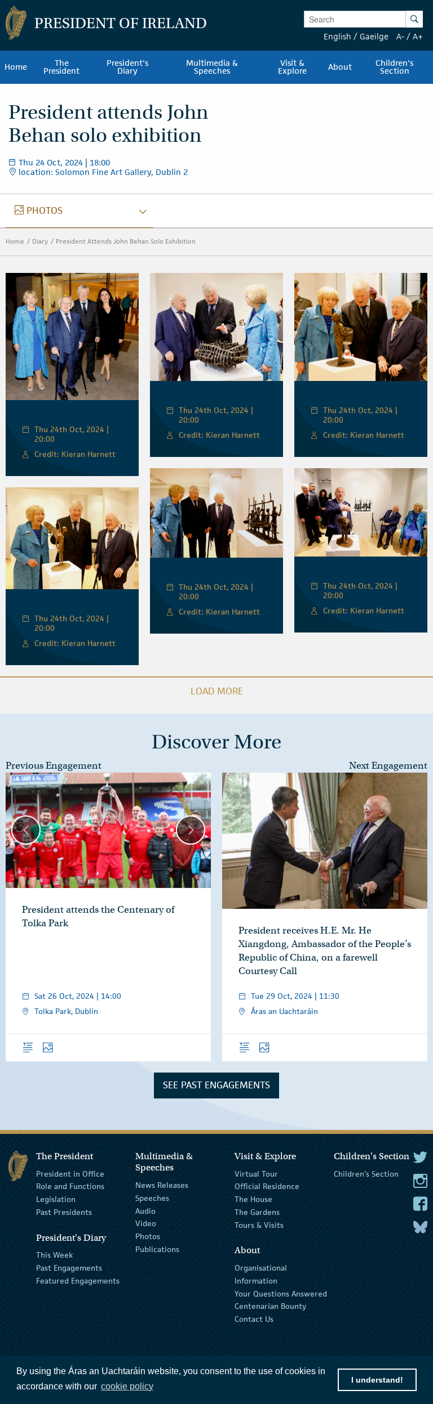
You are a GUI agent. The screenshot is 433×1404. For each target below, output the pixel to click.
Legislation (56, 1199)
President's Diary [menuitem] (127, 67)
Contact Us (254, 1319)
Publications (157, 1249)
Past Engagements (69, 1268)
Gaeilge (374, 36)
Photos (147, 1236)
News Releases (161, 1185)
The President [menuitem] (61, 67)
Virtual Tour (256, 1173)
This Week (54, 1255)
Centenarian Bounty (270, 1306)
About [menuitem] (340, 67)
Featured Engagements (78, 1281)
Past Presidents (64, 1212)
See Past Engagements (216, 1085)
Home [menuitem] (16, 67)
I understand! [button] (377, 1379)
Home (15, 241)
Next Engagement (388, 765)
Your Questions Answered (281, 1293)
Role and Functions (70, 1186)
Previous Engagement (53, 765)
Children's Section (366, 1173)
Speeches (152, 1198)
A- (400, 36)
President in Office (70, 1173)
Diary (40, 241)
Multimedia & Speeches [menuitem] (212, 67)
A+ (418, 36)
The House (253, 1199)
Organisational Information (261, 1274)
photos (39, 210)
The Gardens (257, 1212)
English (337, 36)
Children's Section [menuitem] (394, 67)
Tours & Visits (259, 1225)
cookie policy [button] (127, 1386)
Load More (217, 691)
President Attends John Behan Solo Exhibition (126, 241)
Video (145, 1223)
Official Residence (267, 1186)
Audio (145, 1210)
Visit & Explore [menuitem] (292, 67)
